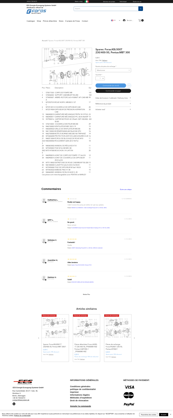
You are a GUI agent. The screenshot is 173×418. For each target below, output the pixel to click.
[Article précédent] (38, 338)
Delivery (104, 60)
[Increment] (103, 78)
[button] (141, 20)
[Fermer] (170, 414)
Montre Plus (86, 294)
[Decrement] (97, 78)
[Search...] (140, 8)
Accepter (163, 415)
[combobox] (113, 70)
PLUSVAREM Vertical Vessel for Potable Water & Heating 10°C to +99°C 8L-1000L (90, 227)
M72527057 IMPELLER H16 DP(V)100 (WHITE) (82, 282)
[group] (86, 338)
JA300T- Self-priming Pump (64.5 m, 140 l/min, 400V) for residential (86, 247)
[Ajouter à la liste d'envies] (129, 85)
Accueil (44, 41)
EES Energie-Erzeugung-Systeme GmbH (28, 387)
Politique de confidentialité (22, 415)
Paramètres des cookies (148, 415)
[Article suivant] (134, 338)
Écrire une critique (126, 189)
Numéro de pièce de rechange (106, 66)
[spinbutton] (100, 78)
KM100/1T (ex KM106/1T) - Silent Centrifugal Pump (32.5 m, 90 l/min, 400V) (89, 207)
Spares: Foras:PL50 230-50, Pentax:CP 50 (81, 265)
